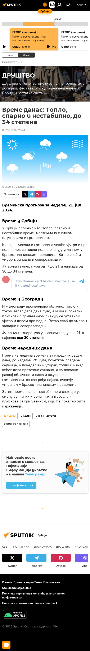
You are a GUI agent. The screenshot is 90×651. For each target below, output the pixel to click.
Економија (42, 546)
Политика (21, 546)
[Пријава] (59, 4)
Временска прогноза (16, 423)
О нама (7, 582)
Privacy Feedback (46, 603)
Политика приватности (17, 603)
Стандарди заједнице (16, 588)
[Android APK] (15, 615)
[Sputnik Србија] (12, 6)
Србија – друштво (46, 415)
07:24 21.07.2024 (13, 130)
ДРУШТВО (10, 415)
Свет (5, 546)
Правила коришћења (27, 582)
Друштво (26, 415)
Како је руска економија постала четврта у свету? (29, 38)
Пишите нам (51, 582)
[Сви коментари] (6, 645)
